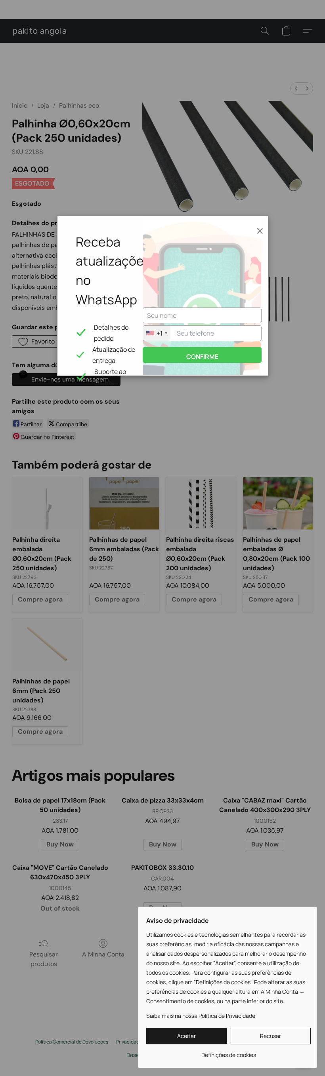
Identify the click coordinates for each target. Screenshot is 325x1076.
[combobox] (156, 333)
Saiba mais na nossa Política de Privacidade (200, 1015)
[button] (186, 1036)
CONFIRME (202, 356)
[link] (228, 1052)
